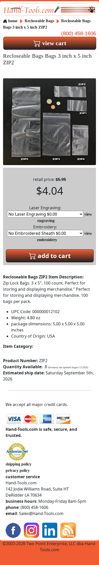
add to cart (53, 255)
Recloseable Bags (40, 21)
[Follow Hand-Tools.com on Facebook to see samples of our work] (13, 530)
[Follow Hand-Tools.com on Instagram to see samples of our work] (31, 530)
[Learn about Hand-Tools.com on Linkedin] (49, 530)
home (12, 21)
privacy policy (18, 470)
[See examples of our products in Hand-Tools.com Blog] (68, 530)
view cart (53, 43)
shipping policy (18, 464)
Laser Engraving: (45, 208)
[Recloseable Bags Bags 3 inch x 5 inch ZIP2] (49, 121)
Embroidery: (45, 227)
